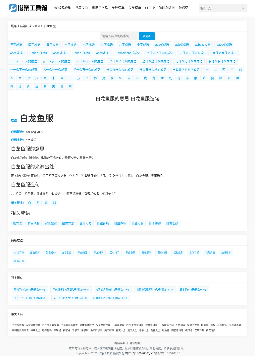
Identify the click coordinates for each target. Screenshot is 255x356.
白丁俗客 (155, 223)
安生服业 (51, 223)
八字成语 (107, 44)
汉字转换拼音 (33, 325)
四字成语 (34, 44)
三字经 (57, 330)
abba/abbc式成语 (129, 53)
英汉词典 (118, 8)
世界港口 (81, 8)
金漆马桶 (194, 252)
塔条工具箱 (18, 26)
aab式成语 (182, 44)
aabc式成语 (224, 44)
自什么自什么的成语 (192, 53)
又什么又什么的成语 (159, 53)
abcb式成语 (82, 53)
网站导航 (135, 343)
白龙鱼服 (50, 26)
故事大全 (35, 330)
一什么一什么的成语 (23, 61)
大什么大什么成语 (224, 53)
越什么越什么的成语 (155, 61)
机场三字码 (100, 8)
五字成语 (52, 44)
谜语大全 (155, 330)
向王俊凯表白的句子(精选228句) (113, 289)
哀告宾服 (33, 223)
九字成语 (125, 44)
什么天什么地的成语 (152, 69)
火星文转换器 (103, 325)
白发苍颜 (172, 223)
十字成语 (143, 44)
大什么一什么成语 (55, 69)
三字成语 (16, 44)
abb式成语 (162, 44)
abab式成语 (39, 53)
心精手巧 (19, 252)
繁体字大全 (193, 325)
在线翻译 (222, 325)
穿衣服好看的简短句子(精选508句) (71, 289)
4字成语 (31, 140)
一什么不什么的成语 (23, 69)
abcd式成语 (104, 53)
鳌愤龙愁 (68, 223)
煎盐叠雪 (130, 252)
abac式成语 (61, 53)
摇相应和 (178, 252)
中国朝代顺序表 (20, 330)
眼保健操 (47, 330)
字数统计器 (18, 325)
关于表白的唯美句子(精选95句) (70, 298)
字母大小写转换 (69, 325)
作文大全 (121, 330)
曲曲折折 (35, 252)
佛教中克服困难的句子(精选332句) (155, 289)
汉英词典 (134, 8)
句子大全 (144, 330)
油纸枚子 (226, 252)
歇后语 (183, 8)
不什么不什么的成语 (89, 61)
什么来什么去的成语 (119, 69)
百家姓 (66, 330)
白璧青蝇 (103, 223)
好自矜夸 (51, 252)
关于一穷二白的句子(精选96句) (30, 298)
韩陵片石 (210, 252)
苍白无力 (85, 223)
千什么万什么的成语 (86, 69)
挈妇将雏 (82, 252)
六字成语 (70, 44)
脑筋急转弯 (167, 8)
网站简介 (120, 343)
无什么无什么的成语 (189, 61)
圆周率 (204, 325)
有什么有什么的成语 (222, 61)
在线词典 (180, 325)
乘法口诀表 (96, 330)
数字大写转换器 (50, 325)
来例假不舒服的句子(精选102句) (110, 298)
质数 (212, 325)
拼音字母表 (151, 325)
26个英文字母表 (134, 325)
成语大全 (34, 26)
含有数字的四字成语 (186, 69)
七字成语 (89, 44)
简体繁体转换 (87, 325)
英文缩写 (109, 330)
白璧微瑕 (120, 223)
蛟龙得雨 (98, 252)
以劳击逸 (19, 261)
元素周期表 (118, 325)
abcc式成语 (18, 53)
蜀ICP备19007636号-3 (139, 353)
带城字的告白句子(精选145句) (30, 289)
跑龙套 (17, 223)
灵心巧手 (114, 252)
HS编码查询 (62, 8)
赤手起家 (67, 252)
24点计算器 (235, 325)
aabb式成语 (202, 44)
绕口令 (150, 8)
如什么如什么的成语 (56, 61)
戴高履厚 (146, 252)
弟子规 (84, 330)
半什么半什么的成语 (122, 61)
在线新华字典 (166, 325)
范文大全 (132, 330)
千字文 (75, 330)
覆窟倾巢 (162, 252)
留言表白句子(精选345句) (193, 289)
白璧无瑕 (137, 223)
